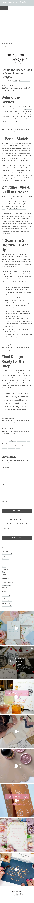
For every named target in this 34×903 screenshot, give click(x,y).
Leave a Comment (24, 81)
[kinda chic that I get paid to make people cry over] (17, 662)
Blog (3, 572)
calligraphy (13, 445)
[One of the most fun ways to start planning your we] (17, 800)
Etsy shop (8, 403)
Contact (5, 587)
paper (13, 448)
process (18, 448)
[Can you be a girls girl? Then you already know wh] (17, 628)
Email (4, 493)
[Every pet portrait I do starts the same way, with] (17, 697)
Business (5, 598)
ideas (9, 448)
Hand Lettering (7, 606)
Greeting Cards (7, 554)
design (19, 445)
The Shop (5, 551)
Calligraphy (12, 441)
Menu (3, 8)
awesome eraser (9, 228)
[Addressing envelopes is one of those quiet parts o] (17, 869)
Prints (4, 556)
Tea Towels (5, 559)
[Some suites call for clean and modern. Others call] (17, 835)
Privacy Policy (6, 585)
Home (4, 574)
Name (4, 484)
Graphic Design (21, 441)
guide (23, 445)
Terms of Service (7, 582)
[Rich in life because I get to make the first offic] (17, 731)
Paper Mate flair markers (18, 209)
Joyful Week (6, 596)
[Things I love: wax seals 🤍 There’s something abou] (17, 766)
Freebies (5, 569)
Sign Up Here (16, 4)
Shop (4, 567)
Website (4, 501)
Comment (5, 468)
